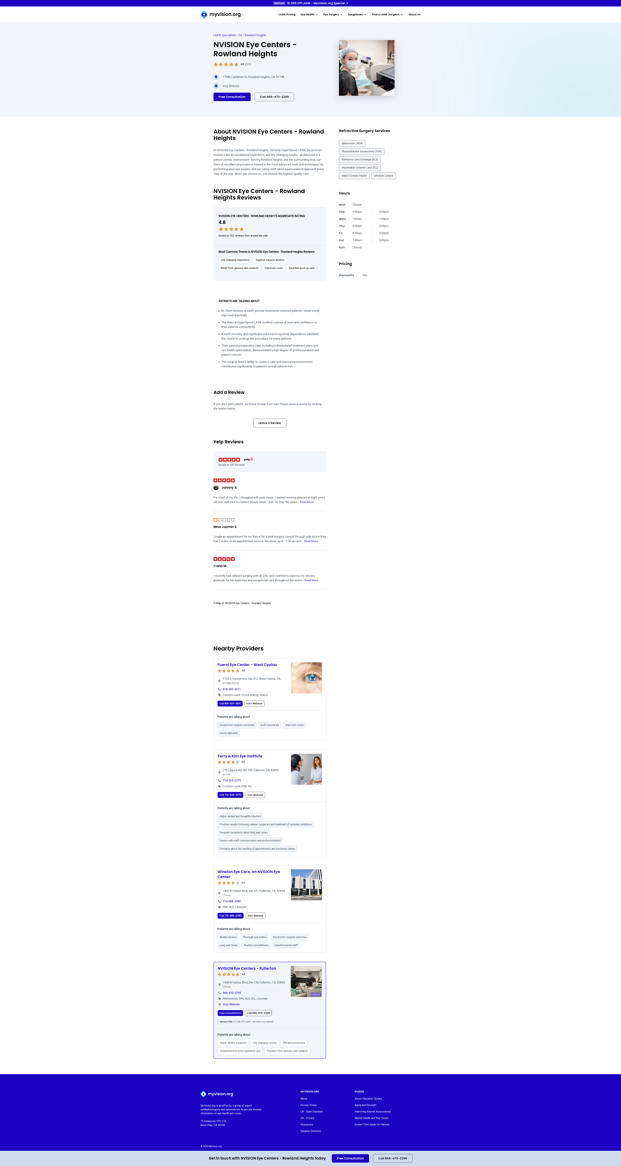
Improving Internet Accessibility (373, 1111)
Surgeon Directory (310, 1131)
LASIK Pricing (287, 14)
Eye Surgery (331, 14)
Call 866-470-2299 (392, 1158)
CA (240, 35)
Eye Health (307, 14)
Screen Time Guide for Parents (372, 1124)
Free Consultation (350, 1158)
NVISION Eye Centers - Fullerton (247, 968)
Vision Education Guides (368, 1098)
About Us (414, 14)
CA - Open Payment (311, 1111)
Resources (306, 1124)
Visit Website (231, 86)
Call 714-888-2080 (230, 915)
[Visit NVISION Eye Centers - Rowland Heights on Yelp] (248, 459)
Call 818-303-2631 (230, 703)
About (303, 1098)
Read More (307, 502)
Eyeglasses (355, 14)
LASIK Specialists (224, 35)
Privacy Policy (308, 1105)
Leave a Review (270, 423)
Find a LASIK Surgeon (385, 14)
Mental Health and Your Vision (371, 1118)
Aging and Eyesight (365, 1105)
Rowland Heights (255, 35)
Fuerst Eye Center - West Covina (247, 664)
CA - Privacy (307, 1118)
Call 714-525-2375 (230, 795)
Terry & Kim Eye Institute (240, 756)
